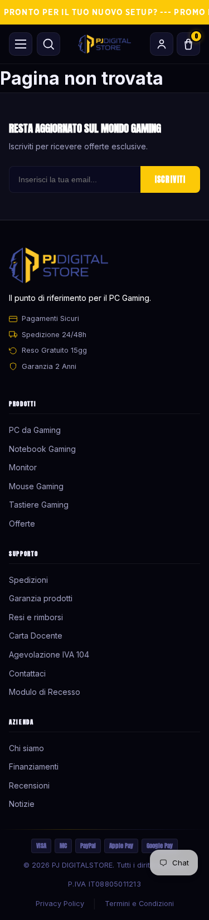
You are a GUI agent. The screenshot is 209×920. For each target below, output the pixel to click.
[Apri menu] (20, 44)
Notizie (22, 804)
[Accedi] (161, 44)
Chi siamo (26, 748)
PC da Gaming (35, 430)
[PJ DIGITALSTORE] (104, 44)
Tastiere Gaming (39, 504)
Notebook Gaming (42, 449)
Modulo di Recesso (44, 692)
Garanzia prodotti (40, 598)
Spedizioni (28, 580)
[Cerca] (48, 44)
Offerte (22, 523)
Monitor (23, 467)
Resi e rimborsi (36, 617)
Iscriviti (170, 179)
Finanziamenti (34, 766)
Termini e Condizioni (139, 903)
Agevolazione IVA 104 (49, 654)
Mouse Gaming (36, 486)
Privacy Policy (60, 903)
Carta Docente (35, 635)
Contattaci (27, 673)
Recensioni (29, 785)
